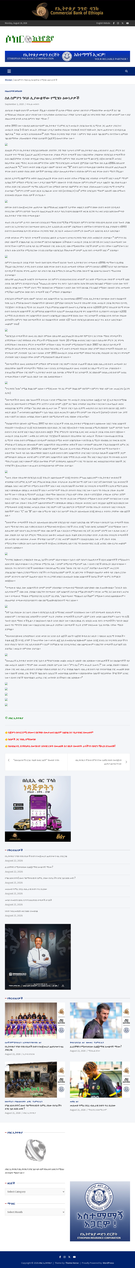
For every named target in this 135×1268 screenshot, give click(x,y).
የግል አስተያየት (20, 1101)
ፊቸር (29, 1101)
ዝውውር (89, 1042)
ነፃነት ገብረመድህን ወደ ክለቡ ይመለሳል (21, 911)
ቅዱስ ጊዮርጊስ (75, 1042)
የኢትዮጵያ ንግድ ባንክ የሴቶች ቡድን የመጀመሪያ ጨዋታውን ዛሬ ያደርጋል (36, 856)
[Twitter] (122, 23)
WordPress (108, 1262)
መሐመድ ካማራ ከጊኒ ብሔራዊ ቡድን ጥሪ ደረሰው (26, 889)
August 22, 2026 (12, 1054)
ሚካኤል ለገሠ (94, 1050)
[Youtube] (127, 23)
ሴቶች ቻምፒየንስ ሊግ (13, 1042)
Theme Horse (72, 1262)
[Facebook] (114, 23)
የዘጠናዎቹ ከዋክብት (13, 91)
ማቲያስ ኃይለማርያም (97, 1109)
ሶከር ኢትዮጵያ (29, 1112)
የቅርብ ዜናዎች (15, 998)
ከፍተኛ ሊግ (9, 1101)
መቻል (72, 1101)
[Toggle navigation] (9, 71)
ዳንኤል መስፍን (32, 104)
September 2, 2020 (14, 104)
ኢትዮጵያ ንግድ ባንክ (30, 1042)
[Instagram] (118, 23)
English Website (103, 23)
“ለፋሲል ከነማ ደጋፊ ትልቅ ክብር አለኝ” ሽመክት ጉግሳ (36, 760)
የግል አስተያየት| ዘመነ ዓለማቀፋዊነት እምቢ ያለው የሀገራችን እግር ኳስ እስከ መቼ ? (40, 878)
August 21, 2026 (12, 1112)
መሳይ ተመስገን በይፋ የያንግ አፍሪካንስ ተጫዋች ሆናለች (28, 900)
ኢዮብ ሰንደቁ (29, 1054)
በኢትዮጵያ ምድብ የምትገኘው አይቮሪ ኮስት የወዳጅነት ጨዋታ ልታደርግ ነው (99, 762)
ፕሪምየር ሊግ (99, 1042)
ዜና (40, 1042)
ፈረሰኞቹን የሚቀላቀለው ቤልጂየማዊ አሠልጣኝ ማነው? (29, 867)
